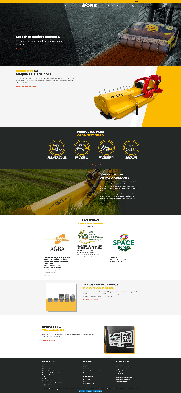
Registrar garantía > (49, 340)
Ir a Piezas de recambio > (91, 300)
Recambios (86, 365)
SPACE (114, 257)
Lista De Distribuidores (89, 369)
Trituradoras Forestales (48, 369)
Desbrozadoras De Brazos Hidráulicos (53, 157)
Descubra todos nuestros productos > (29, 49)
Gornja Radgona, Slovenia (53, 267)
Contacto (119, 6)
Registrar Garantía (88, 367)
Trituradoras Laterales (48, 367)
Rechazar (82, 391)
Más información (98, 391)
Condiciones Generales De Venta (91, 371)
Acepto (89, 391)
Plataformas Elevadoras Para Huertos (52, 382)
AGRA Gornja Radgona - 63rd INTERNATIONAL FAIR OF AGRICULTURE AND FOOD (57, 260)
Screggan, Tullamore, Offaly (86, 252)
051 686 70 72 (122, 371)
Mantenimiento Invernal (103, 157)
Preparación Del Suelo (48, 381)
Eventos (85, 381)
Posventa (110, 6)
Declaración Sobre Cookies (123, 379)
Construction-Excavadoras (78, 157)
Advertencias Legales (121, 381)
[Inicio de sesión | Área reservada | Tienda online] (133, 6)
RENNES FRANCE (116, 261)
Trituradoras (45, 365)
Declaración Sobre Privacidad (124, 377)
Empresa (67, 6)
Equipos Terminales (47, 384)
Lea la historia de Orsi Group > (26, 86)
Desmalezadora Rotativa (48, 371)
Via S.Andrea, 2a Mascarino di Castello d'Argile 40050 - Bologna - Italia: (124, 368)
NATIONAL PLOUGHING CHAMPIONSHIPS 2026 (89, 247)
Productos (77, 6)
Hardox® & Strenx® (88, 383)
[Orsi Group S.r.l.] (90, 6)
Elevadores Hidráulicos (127, 157)
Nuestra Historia (87, 380)
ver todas (90, 226)
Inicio (60, 6)
